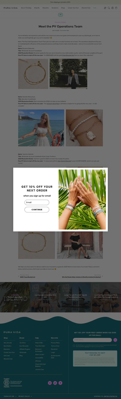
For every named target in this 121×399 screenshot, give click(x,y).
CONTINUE (37, 209)
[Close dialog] (103, 171)
